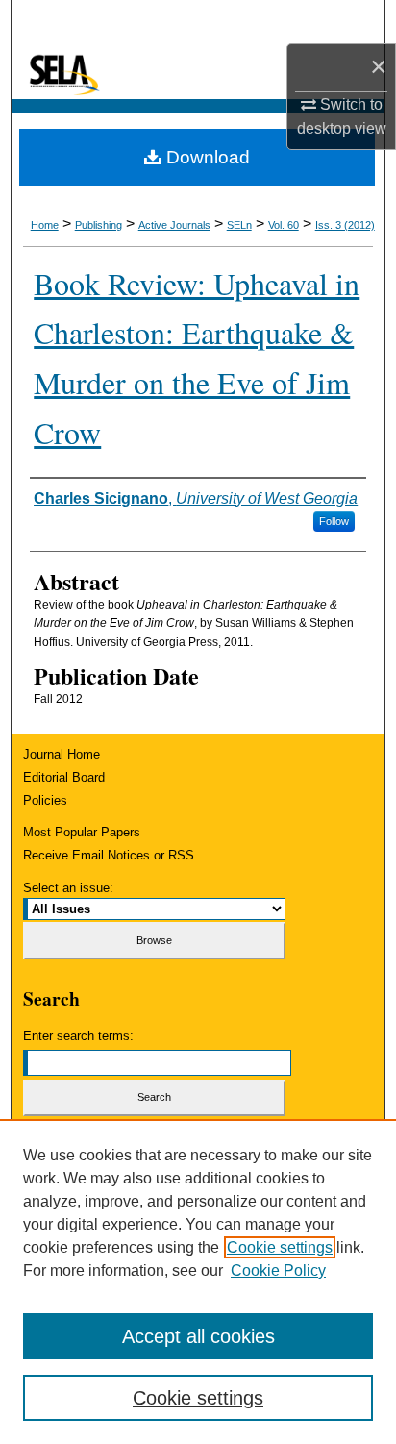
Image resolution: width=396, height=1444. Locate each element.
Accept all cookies (198, 1336)
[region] (198, 1281)
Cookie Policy (278, 1270)
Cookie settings (280, 1247)
